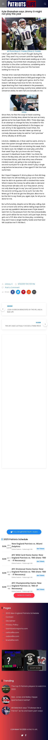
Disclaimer (10, 620)
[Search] (45, 3)
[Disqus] (24, 370)
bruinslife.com (12, 640)
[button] (13, 292)
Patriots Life (31, 729)
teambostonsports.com (17, 628)
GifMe (24, 112)
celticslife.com (12, 632)
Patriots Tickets (24, 595)
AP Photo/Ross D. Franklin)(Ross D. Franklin (24, 51)
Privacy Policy (12, 624)
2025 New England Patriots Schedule (22, 613)
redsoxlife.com (12, 636)
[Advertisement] (24, 253)
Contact (9, 617)
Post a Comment (12, 287)
